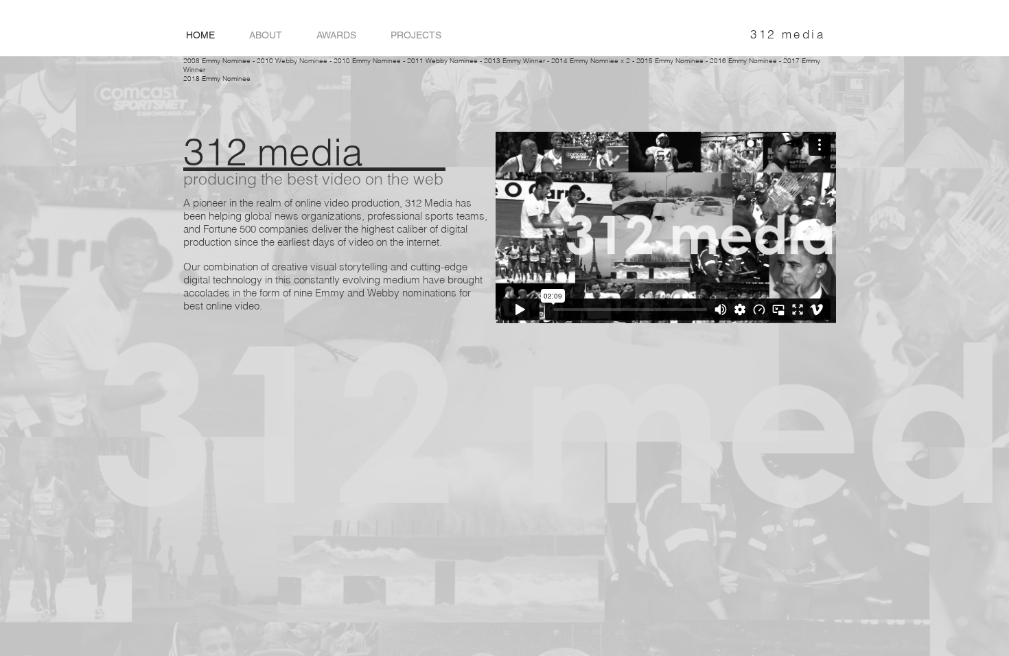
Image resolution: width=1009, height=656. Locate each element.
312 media (787, 34)
